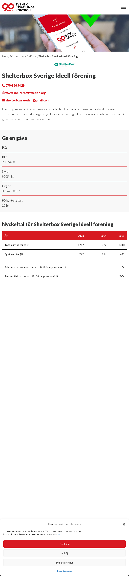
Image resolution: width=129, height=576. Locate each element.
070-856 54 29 (15, 85)
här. (58, 534)
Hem (5, 56)
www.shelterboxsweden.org (25, 93)
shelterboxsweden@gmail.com (27, 100)
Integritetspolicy (64, 571)
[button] (124, 524)
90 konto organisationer (23, 56)
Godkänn (65, 543)
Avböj (64, 553)
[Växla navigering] (123, 7)
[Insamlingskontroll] (18, 7)
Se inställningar (64, 562)
